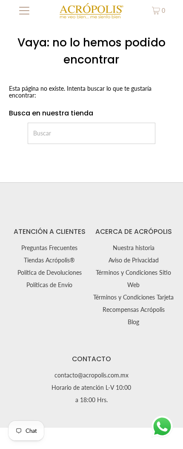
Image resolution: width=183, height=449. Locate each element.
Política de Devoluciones (49, 272)
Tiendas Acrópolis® (49, 260)
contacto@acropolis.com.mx (91, 375)
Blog (133, 322)
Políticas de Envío (49, 285)
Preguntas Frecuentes (49, 248)
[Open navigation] (24, 10)
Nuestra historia (133, 248)
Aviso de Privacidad (134, 260)
